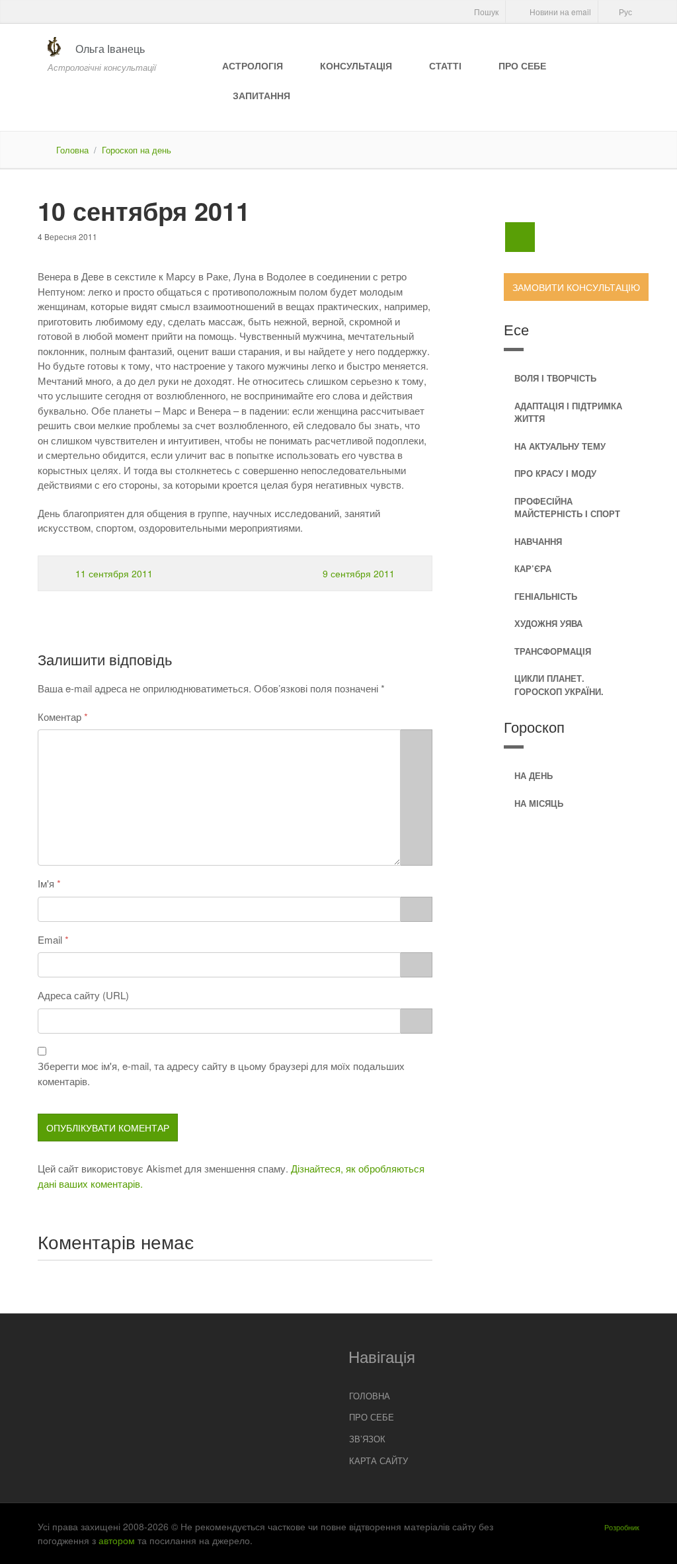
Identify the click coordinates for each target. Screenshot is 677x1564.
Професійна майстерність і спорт (567, 507)
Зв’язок (367, 1438)
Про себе (522, 65)
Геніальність (545, 596)
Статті (445, 65)
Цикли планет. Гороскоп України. (559, 685)
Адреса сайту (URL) (83, 995)
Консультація (356, 65)
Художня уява (548, 623)
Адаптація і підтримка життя (568, 412)
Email (50, 939)
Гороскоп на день (136, 150)
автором (117, 1540)
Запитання (261, 95)
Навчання (538, 541)
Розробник (621, 1527)
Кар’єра (532, 568)
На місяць (538, 803)
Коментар (59, 716)
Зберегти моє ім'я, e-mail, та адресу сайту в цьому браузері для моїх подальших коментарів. (221, 1073)
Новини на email (559, 11)
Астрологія (252, 65)
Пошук (485, 11)
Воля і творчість (555, 378)
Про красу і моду (555, 473)
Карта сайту (378, 1460)
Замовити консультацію (576, 287)
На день (533, 775)
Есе (516, 329)
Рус (624, 11)
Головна (72, 150)
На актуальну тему (560, 446)
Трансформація (552, 651)
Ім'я (46, 883)
